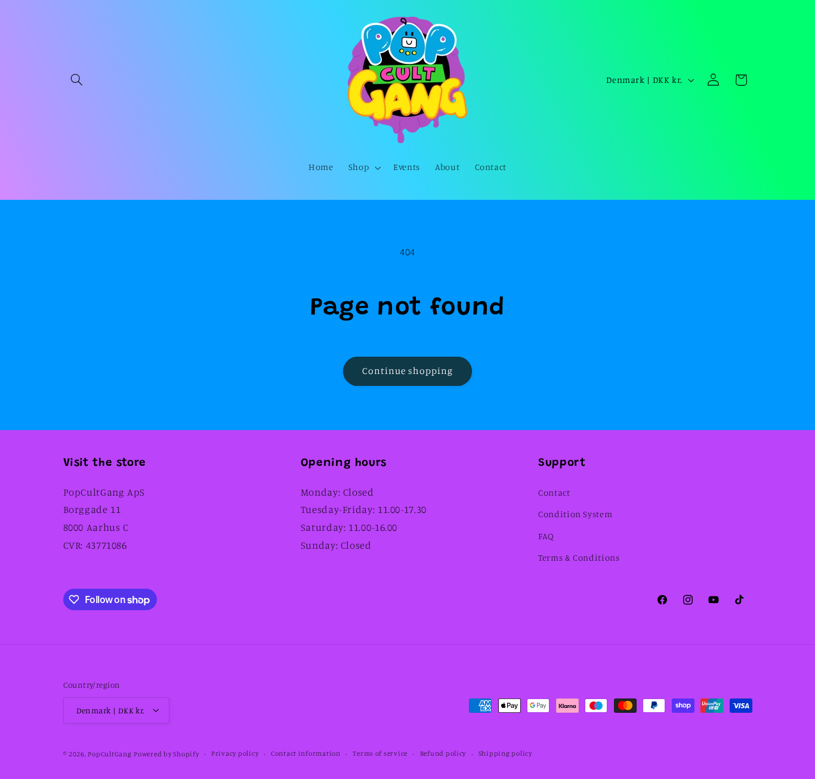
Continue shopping (407, 370)
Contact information (306, 753)
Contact (554, 492)
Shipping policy (505, 753)
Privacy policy (234, 753)
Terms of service (380, 753)
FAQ (546, 535)
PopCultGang (109, 753)
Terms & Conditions (578, 557)
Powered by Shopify (166, 753)
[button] (77, 80)
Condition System (575, 514)
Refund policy (443, 753)
